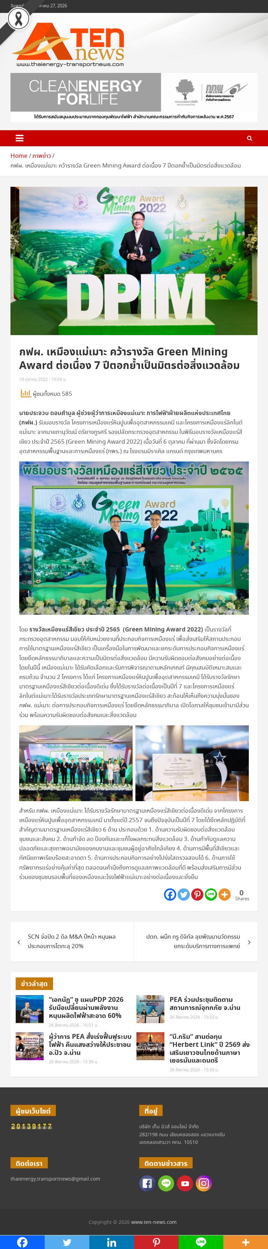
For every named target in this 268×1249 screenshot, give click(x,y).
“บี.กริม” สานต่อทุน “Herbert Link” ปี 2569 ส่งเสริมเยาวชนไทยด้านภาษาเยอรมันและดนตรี (210, 1049)
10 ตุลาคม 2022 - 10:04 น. (43, 380)
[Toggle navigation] (19, 138)
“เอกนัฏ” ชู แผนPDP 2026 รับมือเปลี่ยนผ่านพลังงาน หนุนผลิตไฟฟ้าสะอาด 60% (86, 1008)
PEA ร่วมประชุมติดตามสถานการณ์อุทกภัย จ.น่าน (205, 1004)
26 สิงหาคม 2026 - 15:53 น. (194, 1017)
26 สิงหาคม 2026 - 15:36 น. (73, 1062)
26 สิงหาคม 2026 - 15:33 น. (194, 1070)
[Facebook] (170, 894)
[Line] (211, 894)
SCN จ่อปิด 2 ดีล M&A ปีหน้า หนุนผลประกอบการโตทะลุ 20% (72, 942)
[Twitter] (184, 894)
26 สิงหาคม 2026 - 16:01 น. (73, 1025)
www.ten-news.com (154, 1222)
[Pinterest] (197, 894)
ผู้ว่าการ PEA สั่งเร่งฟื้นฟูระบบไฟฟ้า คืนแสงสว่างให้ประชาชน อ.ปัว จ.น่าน (90, 1045)
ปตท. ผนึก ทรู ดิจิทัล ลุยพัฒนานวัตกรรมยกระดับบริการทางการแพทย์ (193, 942)
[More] (224, 894)
